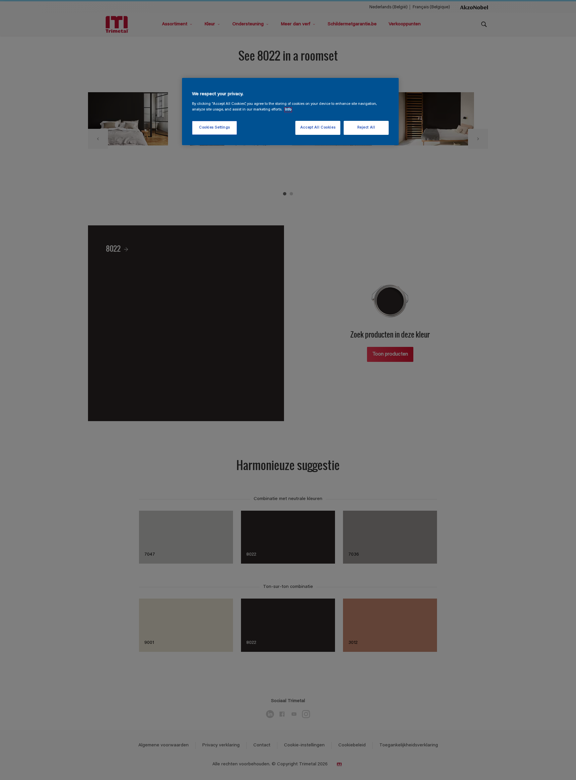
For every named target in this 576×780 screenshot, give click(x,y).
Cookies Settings (214, 128)
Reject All (366, 128)
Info (288, 110)
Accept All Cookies (317, 128)
